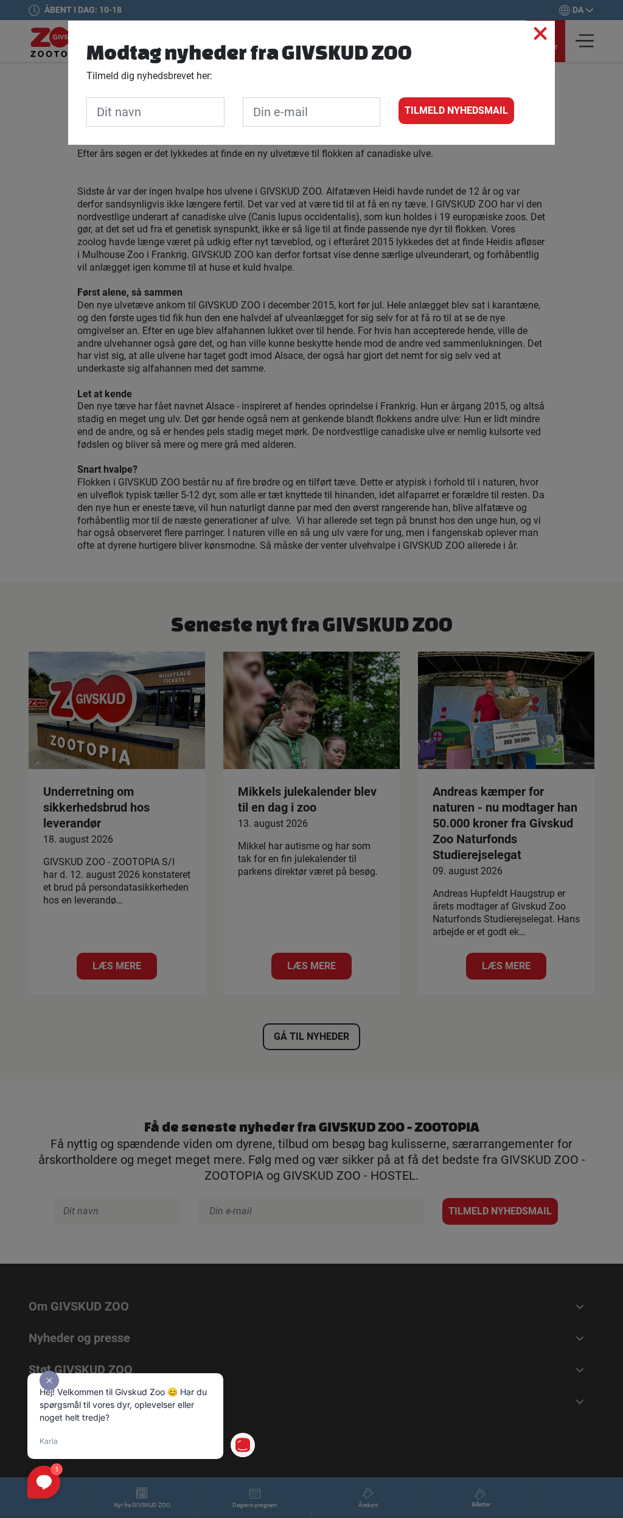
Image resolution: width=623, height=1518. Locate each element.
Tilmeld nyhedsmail (456, 110)
